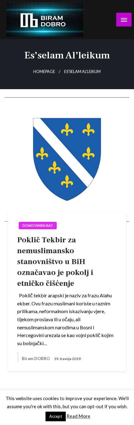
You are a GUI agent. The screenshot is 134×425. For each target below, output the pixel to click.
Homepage (44, 71)
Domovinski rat (37, 225)
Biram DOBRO (36, 358)
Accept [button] (55, 416)
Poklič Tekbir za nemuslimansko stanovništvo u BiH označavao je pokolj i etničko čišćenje (55, 261)
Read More (78, 416)
